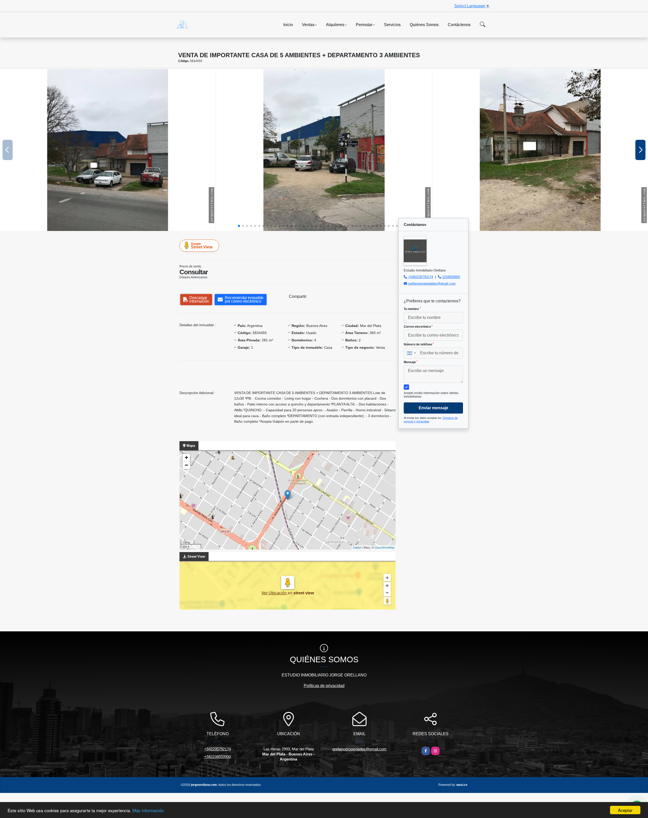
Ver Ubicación (274, 593)
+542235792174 (217, 749)
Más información (148, 810)
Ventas (308, 24)
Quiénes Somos (424, 24)
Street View (201, 245)
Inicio (288, 24)
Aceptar (625, 810)
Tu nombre (412, 309)
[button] (239, 226)
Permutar (364, 24)
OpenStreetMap (384, 547)
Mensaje (411, 362)
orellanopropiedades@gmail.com (432, 283)
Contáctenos (459, 24)
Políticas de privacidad (324, 686)
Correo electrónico (418, 327)
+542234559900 (217, 756)
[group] (107, 150)
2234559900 (451, 277)
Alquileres (335, 24)
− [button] (186, 465)
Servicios (392, 24)
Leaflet (357, 547)
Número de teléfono (419, 344)
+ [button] (186, 457)
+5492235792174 (420, 277)
